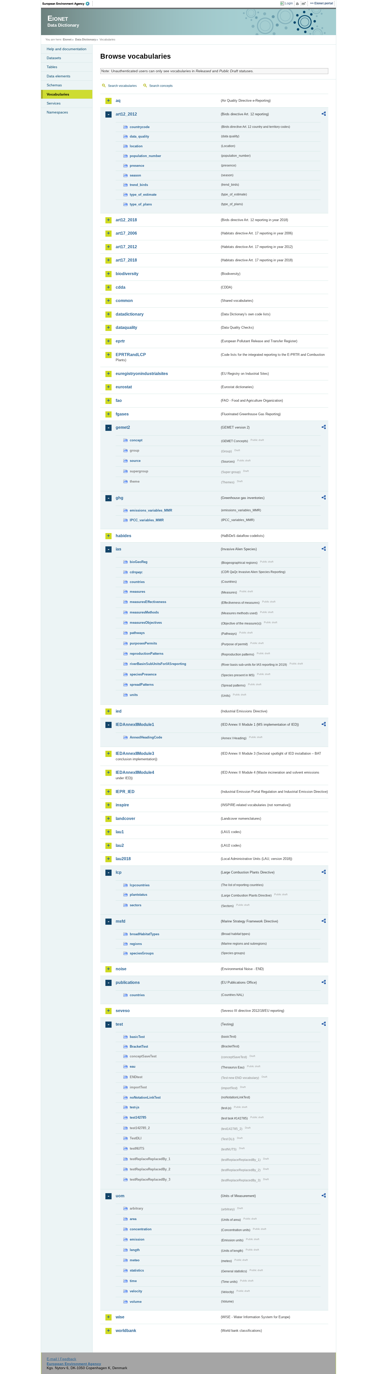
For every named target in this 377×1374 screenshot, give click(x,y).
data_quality (139, 136)
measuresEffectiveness (148, 602)
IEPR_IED (125, 791)
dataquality (126, 327)
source (135, 461)
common (124, 300)
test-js (134, 1107)
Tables (52, 67)
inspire (122, 805)
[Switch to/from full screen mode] (305, 3)
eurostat (124, 387)
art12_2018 (126, 220)
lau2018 (123, 859)
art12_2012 (126, 114)
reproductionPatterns (146, 653)
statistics (137, 1270)
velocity (136, 1291)
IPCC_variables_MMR (147, 520)
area (133, 1219)
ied (119, 711)
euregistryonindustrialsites (142, 373)
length (135, 1250)
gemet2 (123, 427)
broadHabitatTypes (144, 934)
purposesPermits (143, 643)
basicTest (137, 1037)
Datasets (54, 58)
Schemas (54, 85)
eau (132, 1066)
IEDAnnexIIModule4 (135, 772)
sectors (135, 905)
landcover (125, 818)
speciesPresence (143, 674)
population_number (145, 156)
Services (54, 103)
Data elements (58, 76)
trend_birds (139, 185)
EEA (68, 3)
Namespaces (57, 112)
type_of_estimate (143, 194)
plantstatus (138, 895)
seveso (123, 1010)
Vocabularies (58, 94)
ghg (119, 498)
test (119, 1024)
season (135, 175)
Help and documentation (66, 49)
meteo (135, 1260)
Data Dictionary (85, 39)
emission (137, 1239)
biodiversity (127, 274)
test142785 (138, 1117)
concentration (141, 1229)
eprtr (120, 341)
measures (137, 592)
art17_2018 (126, 260)
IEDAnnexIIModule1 (135, 724)
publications (128, 982)
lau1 (120, 832)
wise (120, 1317)
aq (118, 100)
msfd (120, 921)
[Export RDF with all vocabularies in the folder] (324, 114)
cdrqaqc (136, 572)
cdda (120, 287)
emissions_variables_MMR (151, 510)
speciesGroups (142, 953)
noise (121, 969)
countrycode (140, 127)
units (134, 695)
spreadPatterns (142, 684)
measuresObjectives (146, 622)
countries (137, 582)
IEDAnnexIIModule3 (135, 753)
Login (289, 3)
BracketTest (139, 1046)
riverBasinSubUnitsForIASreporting (158, 664)
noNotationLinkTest (145, 1097)
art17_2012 (126, 247)
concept (136, 440)
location (136, 146)
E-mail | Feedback (61, 1359)
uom (120, 1196)
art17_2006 (126, 233)
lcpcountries (140, 885)
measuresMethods (144, 612)
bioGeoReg (138, 562)
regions (136, 944)
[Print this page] (298, 3)
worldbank (126, 1330)
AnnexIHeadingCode (146, 737)
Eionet (67, 39)
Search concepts (161, 85)
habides (123, 536)
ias (118, 549)
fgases (122, 414)
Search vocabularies (122, 85)
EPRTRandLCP (131, 354)
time (133, 1281)
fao (119, 400)
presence (137, 166)
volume (136, 1302)
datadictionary (130, 314)
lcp (119, 872)
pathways (137, 633)
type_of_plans (141, 204)
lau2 (120, 845)
